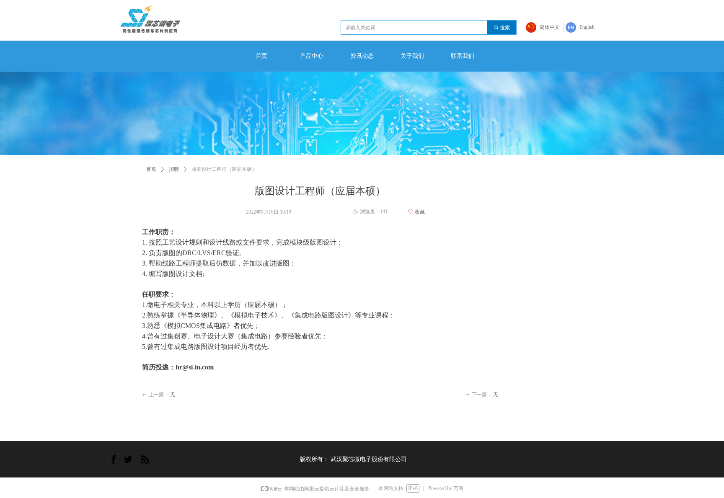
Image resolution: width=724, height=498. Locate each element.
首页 (151, 169)
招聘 (174, 169)
